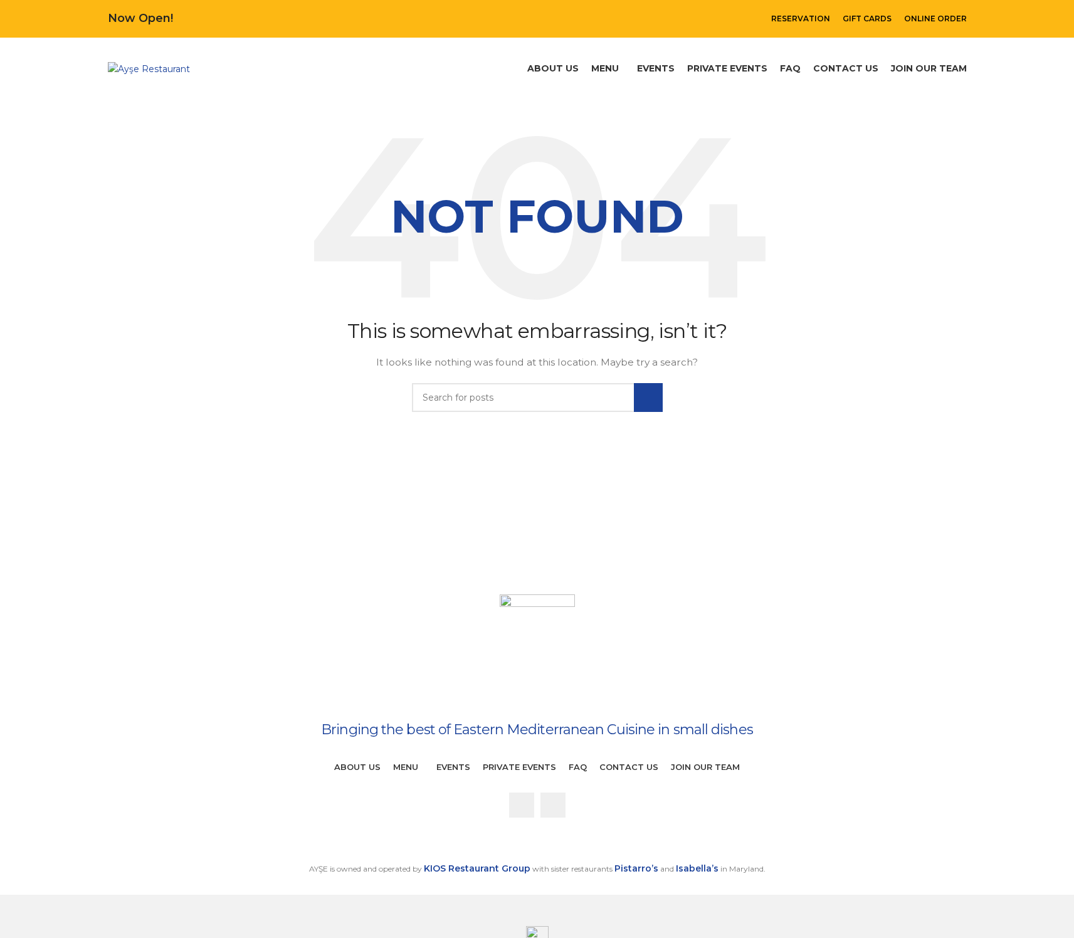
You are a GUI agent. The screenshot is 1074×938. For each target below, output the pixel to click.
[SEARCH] (648, 397)
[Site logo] (149, 68)
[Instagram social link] (553, 805)
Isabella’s (697, 868)
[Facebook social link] (521, 805)
